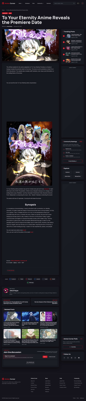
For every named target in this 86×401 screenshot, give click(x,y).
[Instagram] (71, 357)
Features (47, 391)
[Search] (74, 3)
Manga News (78, 176)
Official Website (15, 260)
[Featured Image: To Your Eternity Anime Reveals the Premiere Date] (30, 45)
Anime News (5, 13)
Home (3, 10)
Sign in (45, 356)
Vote (81, 338)
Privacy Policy (34, 387)
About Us (33, 380)
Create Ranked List (78, 383)
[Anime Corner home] (8, 3)
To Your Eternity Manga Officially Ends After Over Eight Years (48, 340)
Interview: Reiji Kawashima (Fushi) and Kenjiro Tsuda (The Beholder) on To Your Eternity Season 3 (48, 324)
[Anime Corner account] (82, 3)
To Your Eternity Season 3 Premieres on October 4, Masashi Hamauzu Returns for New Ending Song (12, 341)
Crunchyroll (23, 260)
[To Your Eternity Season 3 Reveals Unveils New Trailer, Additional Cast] (30, 316)
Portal (74, 398)
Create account (52, 356)
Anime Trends (62, 385)
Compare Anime (63, 387)
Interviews (47, 389)
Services (33, 389)
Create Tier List (77, 385)
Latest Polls (62, 380)
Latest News (47, 380)
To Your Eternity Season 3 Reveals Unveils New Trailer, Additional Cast (30, 324)
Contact (32, 383)
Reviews (47, 387)
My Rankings (76, 387)
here (24, 230)
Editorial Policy (34, 385)
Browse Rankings (77, 380)
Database (27, 3)
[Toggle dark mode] (78, 3)
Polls (33, 3)
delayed (46, 189)
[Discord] (79, 357)
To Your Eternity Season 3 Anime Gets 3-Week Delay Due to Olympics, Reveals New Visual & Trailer (11, 324)
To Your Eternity (10, 270)
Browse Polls (62, 383)
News (10, 13)
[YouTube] (75, 357)
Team (32, 391)
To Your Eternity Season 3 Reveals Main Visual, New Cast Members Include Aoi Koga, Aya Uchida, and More (30, 341)
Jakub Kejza (9, 26)
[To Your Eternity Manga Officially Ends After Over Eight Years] (48, 334)
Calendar (49, 3)
